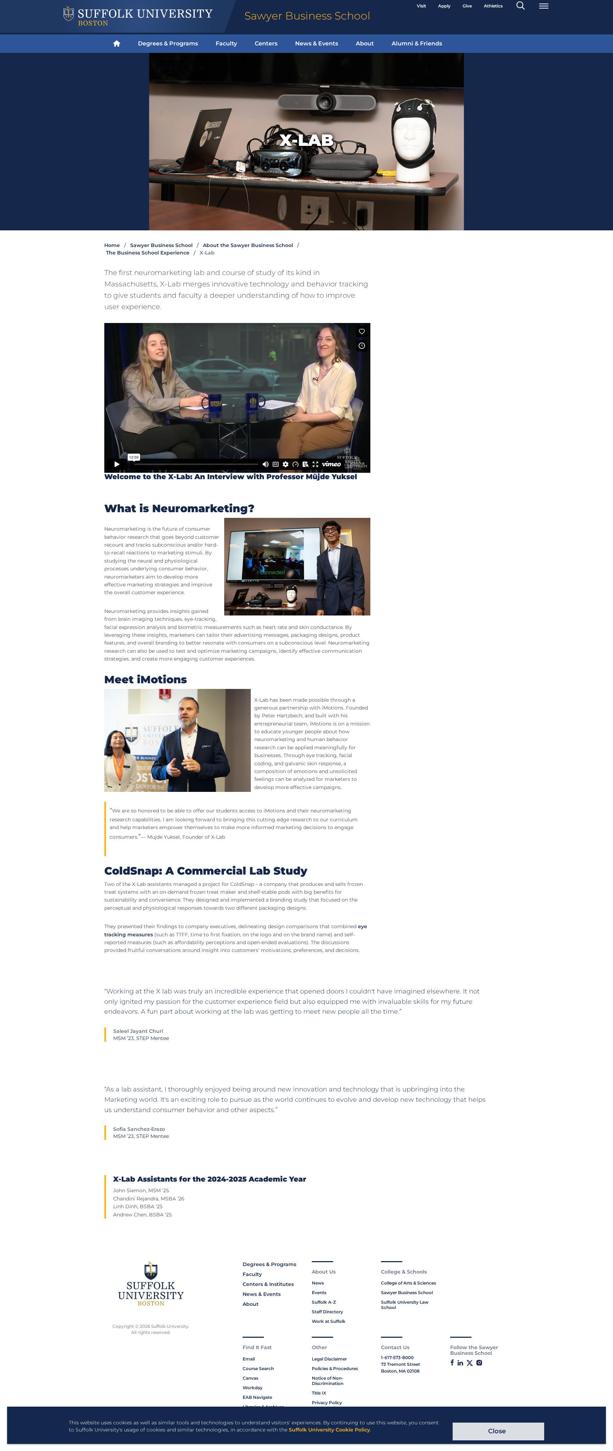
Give (467, 6)
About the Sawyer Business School (248, 245)
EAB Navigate (257, 1397)
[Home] (117, 43)
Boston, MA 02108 (400, 1371)
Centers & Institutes (268, 1284)
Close (497, 1431)
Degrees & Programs (168, 43)
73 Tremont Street (400, 1364)
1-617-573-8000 (397, 1357)
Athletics (493, 6)
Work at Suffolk (329, 1321)
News (318, 1283)
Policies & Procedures (335, 1368)
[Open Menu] (544, 6)
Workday (253, 1387)
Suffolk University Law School (405, 1304)
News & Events (316, 43)
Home (112, 245)
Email (249, 1359)
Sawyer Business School (161, 245)
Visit (421, 6)
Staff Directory (327, 1311)
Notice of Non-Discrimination (327, 1380)
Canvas (250, 1378)
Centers (266, 43)
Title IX (319, 1393)
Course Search (258, 1368)
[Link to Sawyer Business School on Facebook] (452, 1363)
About (365, 43)
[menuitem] (117, 43)
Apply (444, 6)
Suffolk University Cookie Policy (329, 1430)
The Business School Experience (147, 253)
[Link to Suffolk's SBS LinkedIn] (460, 1363)
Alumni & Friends (417, 43)
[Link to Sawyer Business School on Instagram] (479, 1363)
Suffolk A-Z (324, 1302)
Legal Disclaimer (329, 1359)
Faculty (226, 43)
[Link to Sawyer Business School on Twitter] (469, 1363)
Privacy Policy (327, 1402)
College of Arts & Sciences (408, 1283)
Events (319, 1292)
